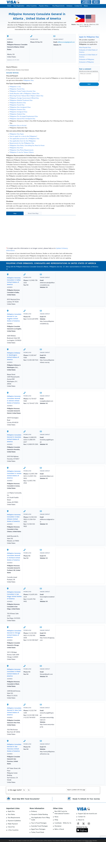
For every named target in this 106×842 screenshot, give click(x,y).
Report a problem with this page (76, 790)
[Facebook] (78, 823)
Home (9, 6)
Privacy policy (88, 840)
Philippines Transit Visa (17, 105)
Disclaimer (58, 826)
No (29, 790)
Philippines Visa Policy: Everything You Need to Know (27, 145)
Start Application (18, 6)
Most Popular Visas (85, 47)
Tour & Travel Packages (39, 823)
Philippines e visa (15, 86)
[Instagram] (89, 823)
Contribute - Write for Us (63, 823)
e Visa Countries (13, 830)
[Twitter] (83, 823)
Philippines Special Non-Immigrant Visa (22, 118)
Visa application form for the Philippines (23, 141)
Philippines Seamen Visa (17, 109)
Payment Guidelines (14, 820)
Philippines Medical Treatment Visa (21, 100)
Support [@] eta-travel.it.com (87, 813)
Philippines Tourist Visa (17, 89)
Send (89, 84)
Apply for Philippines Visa (89, 37)
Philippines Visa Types (17, 134)
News (86, 6)
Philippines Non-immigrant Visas (20, 107)
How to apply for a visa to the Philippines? (23, 136)
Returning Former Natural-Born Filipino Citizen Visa (26, 96)
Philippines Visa (28, 80)
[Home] (13, 2)
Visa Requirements (58, 6)
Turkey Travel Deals (37, 832)
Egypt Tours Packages (38, 829)
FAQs (56, 820)
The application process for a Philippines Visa (24, 138)
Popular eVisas (44, 6)
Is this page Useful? (15, 790)
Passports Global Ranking (39, 814)
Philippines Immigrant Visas (18, 112)
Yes (24, 790)
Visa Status (11, 814)
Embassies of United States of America (88, 51)
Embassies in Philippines (86, 62)
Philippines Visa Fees (16, 148)
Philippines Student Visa (17, 114)
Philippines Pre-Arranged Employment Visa (24, 116)
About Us (81, 820)
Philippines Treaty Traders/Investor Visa (22, 91)
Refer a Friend (59, 829)
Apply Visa (11, 811)
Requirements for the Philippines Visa (22, 143)
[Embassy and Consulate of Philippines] (80, 18)
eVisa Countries (31, 6)
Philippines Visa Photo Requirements (21, 150)
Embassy (69, 6)
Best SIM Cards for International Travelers (62, 812)
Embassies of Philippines (86, 59)
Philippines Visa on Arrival (18, 125)
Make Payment (13, 824)
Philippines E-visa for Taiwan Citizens (22, 152)
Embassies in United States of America (88, 56)
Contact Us (78, 6)
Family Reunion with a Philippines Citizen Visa (24, 93)
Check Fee (11, 827)
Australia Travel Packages (39, 826)
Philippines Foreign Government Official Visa (24, 98)
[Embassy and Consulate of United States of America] (90, 18)
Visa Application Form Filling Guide (40, 819)
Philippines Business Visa (18, 102)
